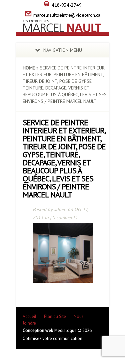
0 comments (64, 217)
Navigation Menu (62, 50)
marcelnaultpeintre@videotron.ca (66, 15)
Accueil (29, 316)
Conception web (38, 330)
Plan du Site (55, 316)
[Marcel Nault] (63, 28)
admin (60, 209)
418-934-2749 (67, 5)
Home (29, 68)
